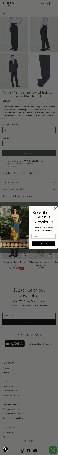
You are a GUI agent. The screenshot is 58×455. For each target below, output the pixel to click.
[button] (5, 449)
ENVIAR (43, 243)
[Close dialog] (55, 208)
